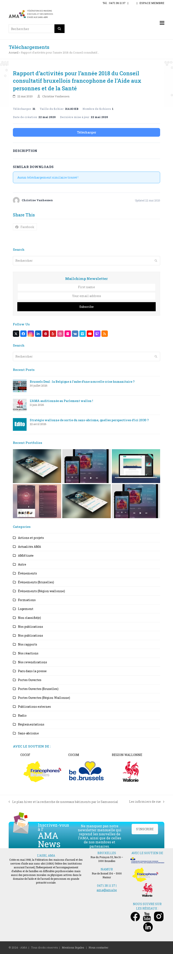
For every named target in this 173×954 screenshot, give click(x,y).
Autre (22, 564)
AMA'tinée (26, 555)
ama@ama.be (107, 890)
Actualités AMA (29, 547)
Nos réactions (28, 653)
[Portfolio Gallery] (37, 501)
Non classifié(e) (29, 618)
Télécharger (86, 132)
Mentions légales (73, 947)
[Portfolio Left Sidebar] (136, 501)
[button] (162, 23)
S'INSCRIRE (145, 829)
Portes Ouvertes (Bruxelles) (38, 689)
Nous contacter (98, 947)
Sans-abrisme (28, 733)
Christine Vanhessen (55, 96)
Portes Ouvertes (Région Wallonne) (44, 698)
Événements (27, 573)
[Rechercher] (59, 28)
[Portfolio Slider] (37, 466)
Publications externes (34, 707)
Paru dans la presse (32, 671)
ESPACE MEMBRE (151, 3)
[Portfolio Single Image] (86, 466)
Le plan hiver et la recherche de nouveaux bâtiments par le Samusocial (63, 802)
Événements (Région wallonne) (41, 591)
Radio (22, 715)
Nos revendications (32, 662)
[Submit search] (156, 261)
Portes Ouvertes (29, 680)
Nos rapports (27, 644)
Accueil (13, 52)
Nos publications (30, 627)
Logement (25, 609)
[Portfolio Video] (136, 466)
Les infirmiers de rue (145, 802)
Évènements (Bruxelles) (36, 582)
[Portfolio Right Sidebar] (86, 501)
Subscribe (86, 307)
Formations (27, 600)
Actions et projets (31, 538)
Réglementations (31, 724)
